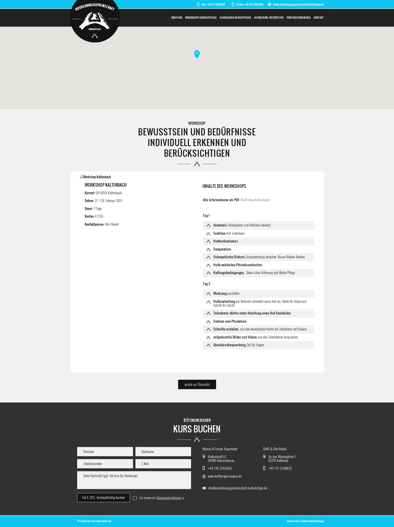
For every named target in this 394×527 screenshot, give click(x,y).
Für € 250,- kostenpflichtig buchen (103, 497)
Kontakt (319, 17)
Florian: (240, 4)
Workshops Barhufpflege (201, 17)
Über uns (176, 17)
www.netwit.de (103, 520)
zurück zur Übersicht (197, 384)
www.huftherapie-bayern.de (225, 476)
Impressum (293, 520)
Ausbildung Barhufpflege (235, 17)
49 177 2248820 (216, 4)
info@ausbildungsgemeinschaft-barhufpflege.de (298, 4)
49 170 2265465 (253, 4)
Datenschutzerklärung (169, 498)
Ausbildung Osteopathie (269, 17)
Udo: (203, 4)
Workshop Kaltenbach (255, 200)
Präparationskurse (299, 17)
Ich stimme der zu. (162, 498)
